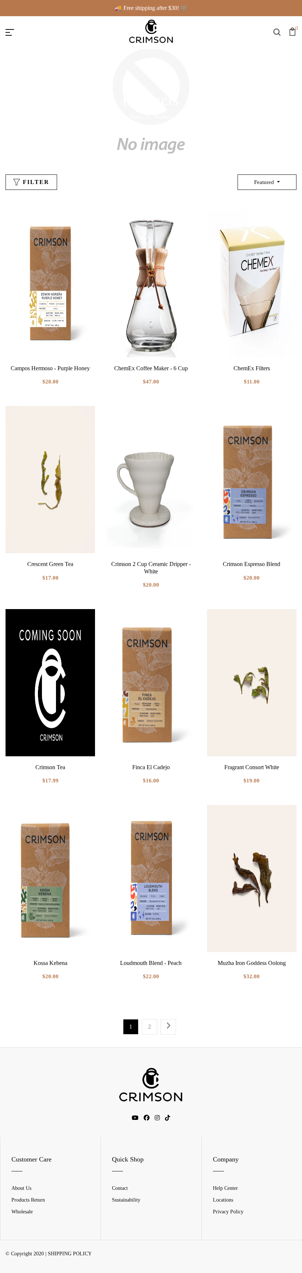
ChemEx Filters (251, 368)
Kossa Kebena (50, 963)
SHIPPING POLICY (70, 1253)
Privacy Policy (228, 1211)
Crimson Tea (50, 767)
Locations (223, 1200)
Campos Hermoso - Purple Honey (50, 368)
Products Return (28, 1200)
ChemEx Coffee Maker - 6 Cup (151, 368)
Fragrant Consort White (251, 767)
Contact (120, 1188)
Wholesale (22, 1211)
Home (136, 117)
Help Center (225, 1188)
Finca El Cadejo (151, 767)
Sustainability (126, 1200)
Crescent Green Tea (50, 564)
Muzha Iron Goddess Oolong (252, 963)
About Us (21, 1188)
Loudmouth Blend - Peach (151, 963)
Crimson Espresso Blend (251, 564)
